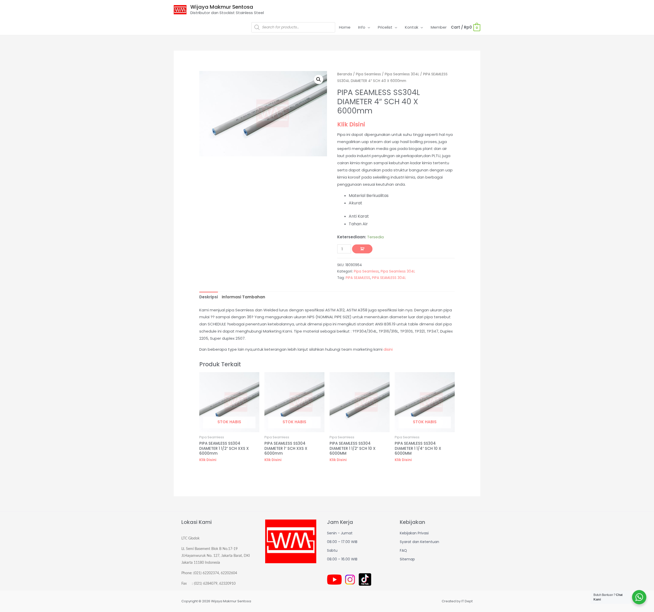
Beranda (344, 74)
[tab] (208, 297)
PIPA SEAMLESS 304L (389, 277)
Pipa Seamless (368, 74)
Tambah (362, 248)
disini (388, 349)
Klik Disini (351, 124)
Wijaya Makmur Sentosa (221, 6)
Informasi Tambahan (243, 297)
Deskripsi (208, 297)
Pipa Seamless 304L (402, 74)
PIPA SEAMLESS (358, 277)
